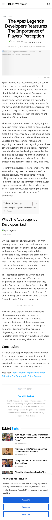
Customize (26, 507)
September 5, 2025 (20, 466)
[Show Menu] (3, 4)
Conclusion (7, 211)
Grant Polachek (33, 42)
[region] (26, 497)
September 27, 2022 (15, 46)
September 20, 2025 (21, 455)
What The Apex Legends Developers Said (19, 207)
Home (4, 16)
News (10, 16)
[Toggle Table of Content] (33, 203)
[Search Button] (48, 4)
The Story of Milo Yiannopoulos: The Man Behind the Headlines (31, 450)
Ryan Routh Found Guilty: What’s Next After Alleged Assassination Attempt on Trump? (32, 437)
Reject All (26, 514)
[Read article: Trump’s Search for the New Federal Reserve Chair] (7, 463)
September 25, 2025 (21, 443)
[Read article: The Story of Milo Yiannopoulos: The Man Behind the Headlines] (7, 451)
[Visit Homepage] (26, 4)
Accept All (26, 500)
